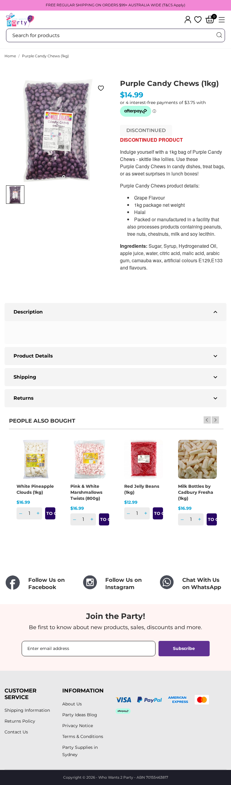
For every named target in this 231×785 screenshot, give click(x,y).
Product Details (116, 356)
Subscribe (184, 648)
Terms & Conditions (82, 736)
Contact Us (16, 732)
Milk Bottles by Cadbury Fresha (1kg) (195, 492)
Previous (207, 420)
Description (116, 312)
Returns (116, 398)
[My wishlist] (198, 19)
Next (215, 420)
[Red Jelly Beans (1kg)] (154, 461)
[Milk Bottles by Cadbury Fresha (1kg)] (208, 461)
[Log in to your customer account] (188, 19)
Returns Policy (20, 721)
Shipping (116, 377)
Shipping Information (27, 710)
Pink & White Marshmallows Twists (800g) (86, 492)
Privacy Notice (77, 725)
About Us (72, 704)
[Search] (219, 35)
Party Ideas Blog (79, 714)
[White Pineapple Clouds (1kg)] (47, 461)
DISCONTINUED (146, 130)
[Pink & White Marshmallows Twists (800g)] (100, 461)
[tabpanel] (57, 130)
